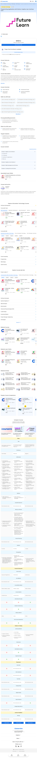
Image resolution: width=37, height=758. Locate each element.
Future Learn (5, 34)
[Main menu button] (1, 1)
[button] (1, 36)
